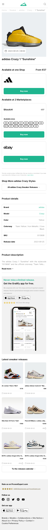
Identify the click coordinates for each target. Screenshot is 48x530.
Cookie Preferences (10, 523)
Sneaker (12, 10)
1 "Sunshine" (40, 10)
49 (36, 126)
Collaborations (24, 518)
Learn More (30, 175)
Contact (29, 521)
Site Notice (37, 518)
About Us (6, 521)
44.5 (6, 126)
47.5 (26, 126)
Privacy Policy (18, 521)
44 (41, 123)
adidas (22, 10)
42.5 (31, 123)
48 (31, 126)
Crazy (29, 10)
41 (21, 123)
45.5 (16, 126)
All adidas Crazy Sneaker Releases (23, 187)
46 (21, 126)
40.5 (16, 123)
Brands (5, 518)
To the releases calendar (22, 469)
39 (6, 123)
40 (11, 123)
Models (13, 518)
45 (11, 126)
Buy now (24, 91)
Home (4, 10)
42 (26, 123)
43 (36, 123)
